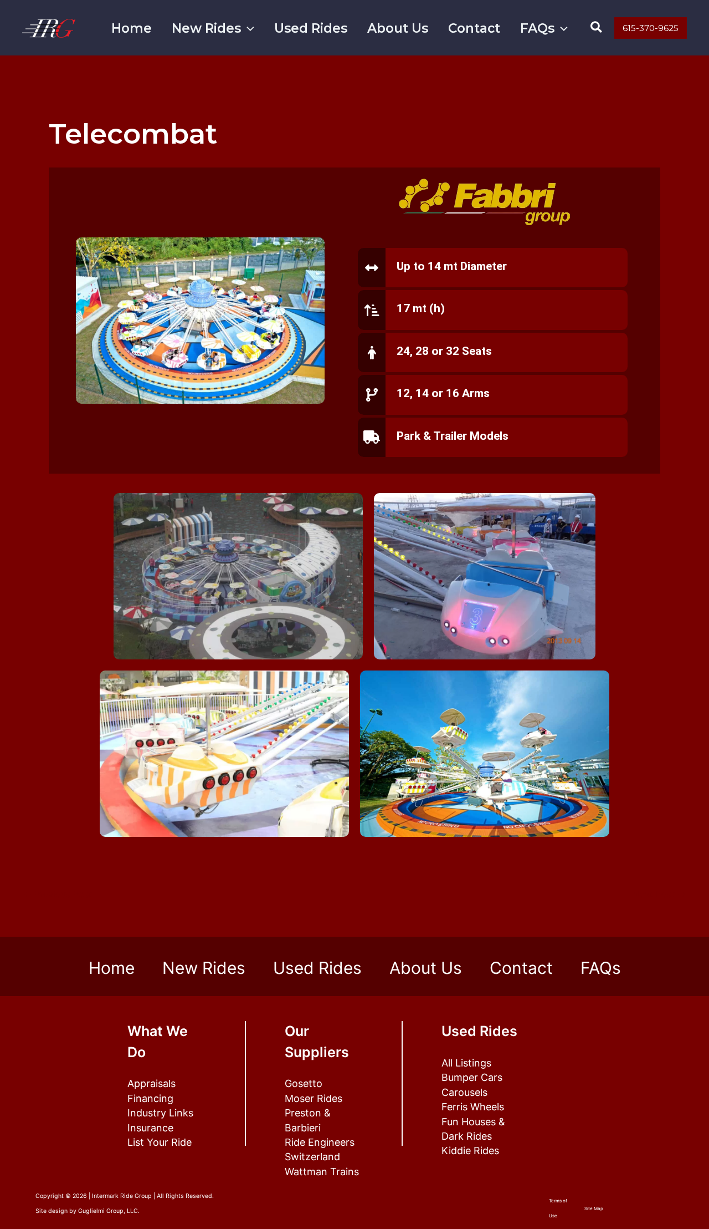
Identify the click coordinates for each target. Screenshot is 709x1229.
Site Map (593, 1208)
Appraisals (151, 1083)
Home (131, 28)
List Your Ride (159, 1142)
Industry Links (160, 1113)
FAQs (537, 28)
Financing (150, 1098)
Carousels (464, 1092)
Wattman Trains (322, 1171)
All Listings (466, 1063)
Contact (474, 28)
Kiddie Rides (470, 1150)
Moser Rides (313, 1098)
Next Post (659, 894)
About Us (397, 28)
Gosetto (303, 1083)
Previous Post (57, 894)
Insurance (150, 1128)
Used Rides (310, 28)
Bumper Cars (471, 1077)
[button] (247, 28)
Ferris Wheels (472, 1107)
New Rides (206, 28)
